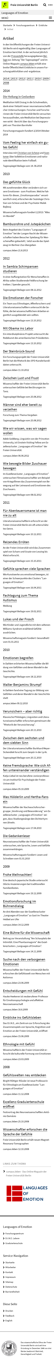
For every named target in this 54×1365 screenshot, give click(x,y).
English (8, 1320)
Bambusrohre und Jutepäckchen (27, 224)
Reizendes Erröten (16, 542)
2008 (6, 83)
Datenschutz (11, 1286)
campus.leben (27, 63)
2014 (6, 78)
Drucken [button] (9, 1310)
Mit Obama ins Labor (18, 328)
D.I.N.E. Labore (12, 1238)
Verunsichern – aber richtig (22, 711)
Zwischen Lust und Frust (21, 378)
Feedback (9, 1315)
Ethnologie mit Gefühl (19, 1044)
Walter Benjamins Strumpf (22, 684)
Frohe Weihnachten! (17, 874)
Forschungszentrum (25, 25)
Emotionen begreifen (18, 658)
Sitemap (9, 1282)
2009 (46, 78)
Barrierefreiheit (12, 1291)
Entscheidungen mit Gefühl (23, 990)
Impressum (10, 1277)
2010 (38, 78)
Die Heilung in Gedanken (19, 97)
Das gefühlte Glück (16, 182)
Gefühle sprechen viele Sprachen (26, 568)
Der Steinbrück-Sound (19, 351)
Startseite (7, 25)
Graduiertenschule (13, 1243)
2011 (30, 78)
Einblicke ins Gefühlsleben (22, 1017)
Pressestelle (17, 56)
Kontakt (9, 1272)
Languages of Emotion (15, 13)
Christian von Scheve (28, 152)
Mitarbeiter (10, 1267)
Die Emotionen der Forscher (23, 298)
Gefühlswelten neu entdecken (24, 1075)
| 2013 (13, 78)
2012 (22, 78)
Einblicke (43, 25)
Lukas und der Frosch (18, 619)
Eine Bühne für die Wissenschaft (26, 932)
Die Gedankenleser (16, 836)
